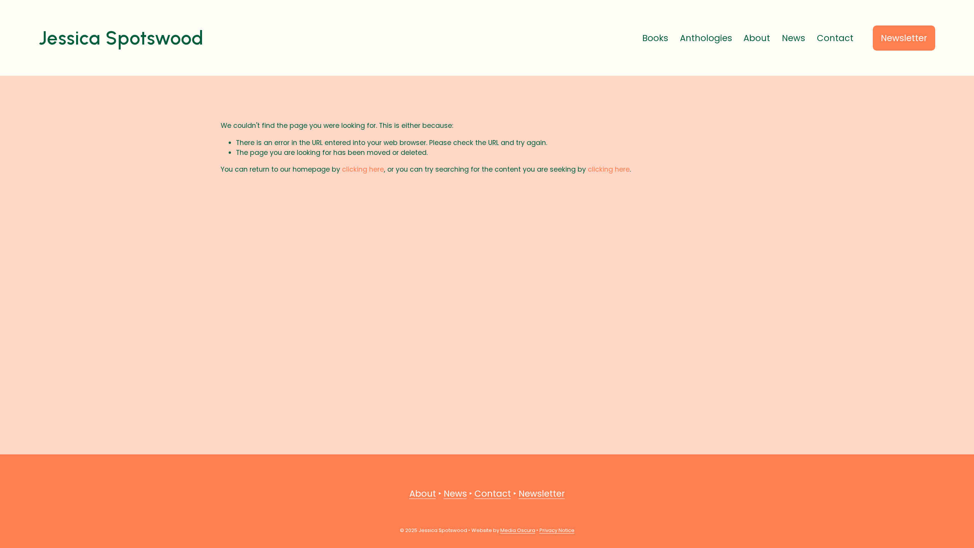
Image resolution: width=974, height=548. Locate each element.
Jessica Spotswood (121, 38)
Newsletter (904, 38)
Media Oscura (517, 530)
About (756, 38)
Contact (835, 38)
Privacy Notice (557, 530)
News (793, 38)
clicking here (363, 169)
